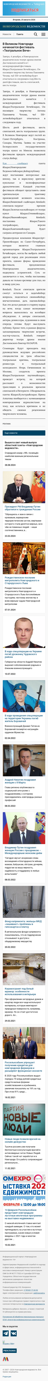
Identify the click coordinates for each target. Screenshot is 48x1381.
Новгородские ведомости (34, 1304)
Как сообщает (15, 163)
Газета (20, 34)
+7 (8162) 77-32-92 (31, 1290)
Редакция (7, 1377)
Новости (7, 34)
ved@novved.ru (39, 1293)
